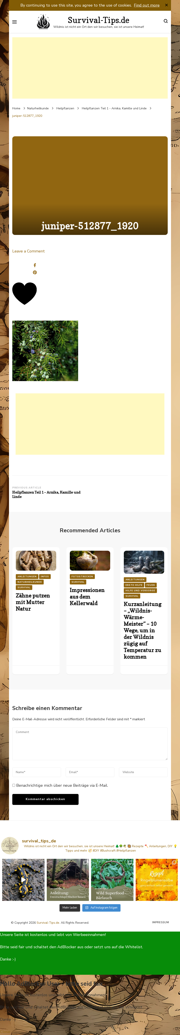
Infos (45, 576)
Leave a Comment (28, 251)
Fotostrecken (82, 576)
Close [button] (5, 1031)
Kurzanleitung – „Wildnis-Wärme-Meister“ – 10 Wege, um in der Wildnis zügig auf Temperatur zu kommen (143, 630)
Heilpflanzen (65, 108)
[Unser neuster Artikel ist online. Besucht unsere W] (68, 880)
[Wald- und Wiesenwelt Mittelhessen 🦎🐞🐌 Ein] (23, 880)
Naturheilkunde (38, 108)
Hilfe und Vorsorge (140, 590)
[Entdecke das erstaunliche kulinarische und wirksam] (112, 880)
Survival (24, 587)
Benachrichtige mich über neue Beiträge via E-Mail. (62, 785)
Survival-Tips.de (48, 923)
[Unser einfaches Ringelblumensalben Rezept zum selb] (157, 880)
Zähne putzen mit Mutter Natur (33, 602)
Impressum (160, 922)
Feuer (151, 585)
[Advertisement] (90, 68)
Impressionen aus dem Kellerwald (87, 596)
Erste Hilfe (134, 585)
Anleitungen (27, 576)
